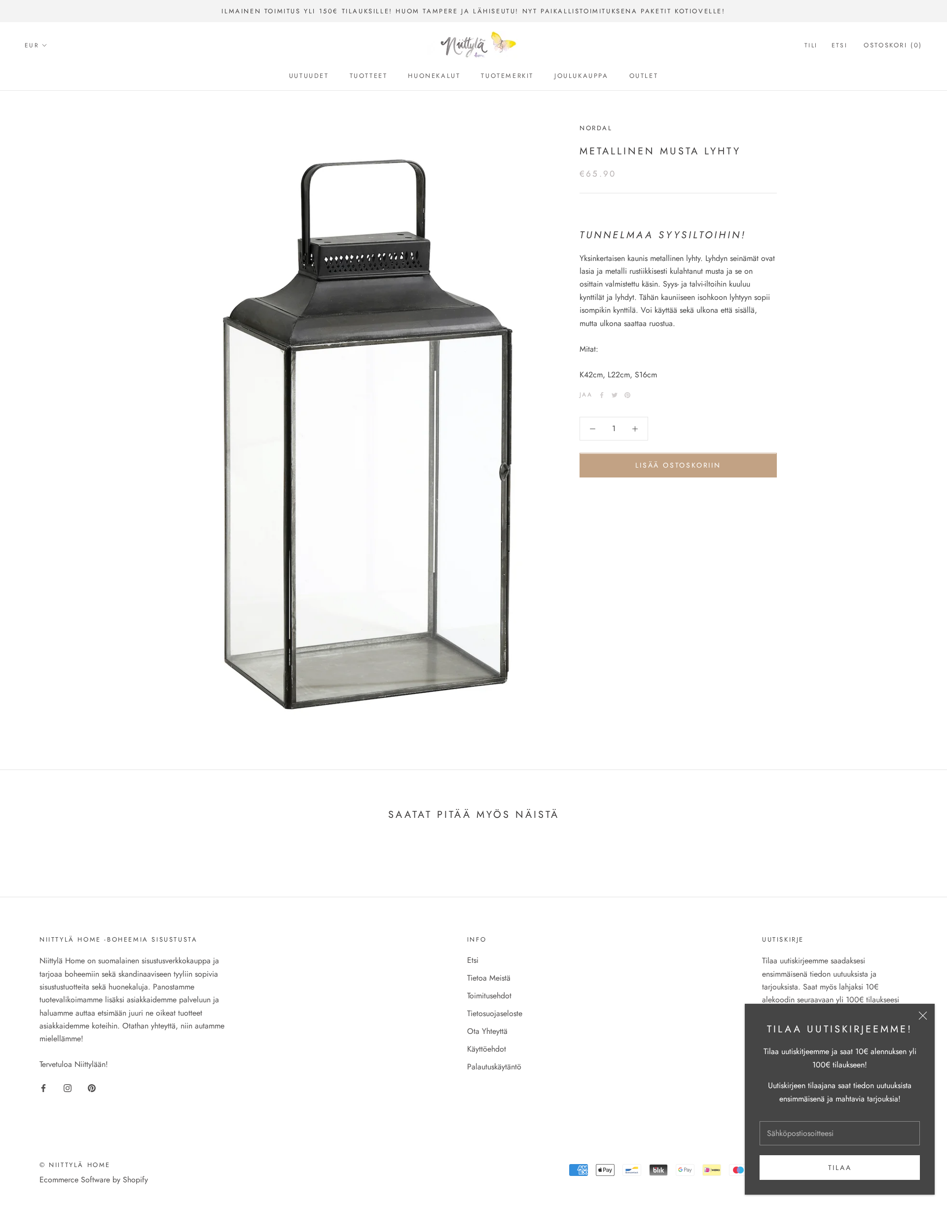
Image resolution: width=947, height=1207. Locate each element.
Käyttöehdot (486, 1049)
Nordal (596, 128)
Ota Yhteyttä (487, 1031)
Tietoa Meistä (488, 978)
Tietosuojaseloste (494, 1013)
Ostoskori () (893, 45)
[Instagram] (68, 1087)
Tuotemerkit (507, 75)
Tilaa (840, 1167)
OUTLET (643, 75)
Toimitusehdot (489, 995)
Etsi (840, 45)
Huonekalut (434, 75)
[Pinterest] (627, 395)
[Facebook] (602, 395)
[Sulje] (922, 1015)
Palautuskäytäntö (494, 1066)
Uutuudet (309, 75)
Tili (811, 45)
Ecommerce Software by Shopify (93, 1179)
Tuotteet (369, 75)
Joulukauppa (581, 75)
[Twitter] (615, 395)
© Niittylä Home (74, 1165)
